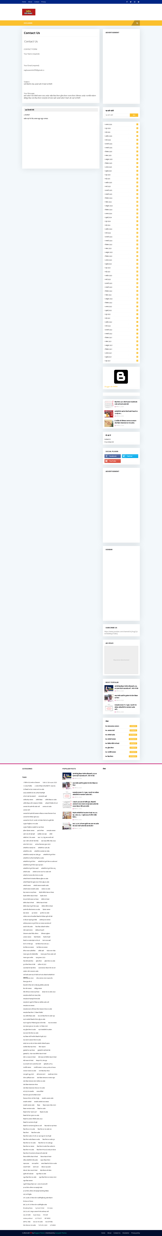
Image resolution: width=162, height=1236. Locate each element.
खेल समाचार (26, 913)
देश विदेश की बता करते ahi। (42, 944)
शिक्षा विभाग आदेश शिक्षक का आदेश (31, 1139)
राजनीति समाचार (119, 752)
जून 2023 (121, 268)
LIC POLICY (38, 1218)
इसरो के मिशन (40, 830)
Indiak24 (107, 439)
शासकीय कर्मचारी (27, 1102)
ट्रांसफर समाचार (27, 937)
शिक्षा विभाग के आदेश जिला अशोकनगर (46, 1146)
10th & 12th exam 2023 (50, 782)
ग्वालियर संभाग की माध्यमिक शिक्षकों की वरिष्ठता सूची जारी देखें (37, 916)
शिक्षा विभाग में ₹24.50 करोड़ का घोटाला (46, 1150)
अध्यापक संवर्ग (119, 730)
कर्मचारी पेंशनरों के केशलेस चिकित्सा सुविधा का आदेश (35, 879)
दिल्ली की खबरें (46, 937)
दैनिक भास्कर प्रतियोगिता (29, 951)
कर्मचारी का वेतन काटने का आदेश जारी (42, 872)
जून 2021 (121, 361)
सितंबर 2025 (121, 163)
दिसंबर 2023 (121, 245)
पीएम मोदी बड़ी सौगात (28, 961)
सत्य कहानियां (35, 1163)
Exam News (36, 1215)
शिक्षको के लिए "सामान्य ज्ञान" (30, 1112)
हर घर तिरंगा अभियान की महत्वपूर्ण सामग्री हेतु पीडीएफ (36, 1191)
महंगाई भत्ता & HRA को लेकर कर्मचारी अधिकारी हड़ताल (36, 1043)
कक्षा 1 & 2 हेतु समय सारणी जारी (45, 837)
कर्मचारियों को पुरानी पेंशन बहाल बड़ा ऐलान (33, 865)
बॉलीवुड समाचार (38, 988)
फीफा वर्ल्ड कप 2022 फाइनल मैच (44, 978)
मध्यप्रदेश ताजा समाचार (28, 1006)
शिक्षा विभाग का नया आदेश (29, 1143)
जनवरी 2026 (121, 148)
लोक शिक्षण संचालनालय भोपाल (30, 1084)
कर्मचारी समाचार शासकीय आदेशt (31, 889)
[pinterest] (138, 1)
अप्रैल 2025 (121, 183)
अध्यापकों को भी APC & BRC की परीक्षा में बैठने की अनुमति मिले (38, 820)
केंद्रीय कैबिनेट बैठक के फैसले (30, 896)
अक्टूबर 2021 (121, 345)
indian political (27, 1218)
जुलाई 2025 (121, 171)
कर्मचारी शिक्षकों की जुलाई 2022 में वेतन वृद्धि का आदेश (36, 882)
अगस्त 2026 (121, 124)
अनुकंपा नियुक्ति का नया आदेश (30, 824)
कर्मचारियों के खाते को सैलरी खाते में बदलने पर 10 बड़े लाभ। (126, 412)
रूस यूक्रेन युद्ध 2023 (28, 1074)
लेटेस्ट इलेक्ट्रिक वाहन (28, 1078)
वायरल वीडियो (40, 1091)
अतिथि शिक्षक (39, 800)
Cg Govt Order (39, 1208)
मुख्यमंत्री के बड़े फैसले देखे (44, 1050)
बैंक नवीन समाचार (27, 988)
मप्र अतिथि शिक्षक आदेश (29, 1016)
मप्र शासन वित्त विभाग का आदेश (30, 1033)
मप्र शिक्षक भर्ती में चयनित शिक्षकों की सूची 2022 (34, 1036)
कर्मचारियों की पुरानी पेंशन (49, 855)
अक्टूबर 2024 (121, 206)
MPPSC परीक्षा (26, 1222)
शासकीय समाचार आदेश (28, 1105)
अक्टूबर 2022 (121, 299)
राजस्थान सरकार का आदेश (29, 1071)
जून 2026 (121, 128)
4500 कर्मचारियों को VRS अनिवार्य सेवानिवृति (34, 793)
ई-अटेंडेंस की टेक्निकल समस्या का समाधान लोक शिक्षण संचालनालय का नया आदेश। (125, 422)
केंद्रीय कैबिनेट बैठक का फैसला (46, 892)
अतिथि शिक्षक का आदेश (51, 800)
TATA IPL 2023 (42, 1225)
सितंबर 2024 (121, 210)
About (30, 2)
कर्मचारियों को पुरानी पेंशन (29, 861)
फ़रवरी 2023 (121, 283)
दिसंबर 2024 (121, 198)
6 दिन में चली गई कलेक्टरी (29, 796)
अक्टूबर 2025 (121, 159)
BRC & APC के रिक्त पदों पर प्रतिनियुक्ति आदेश (35, 1205)
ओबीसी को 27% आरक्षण (29, 837)
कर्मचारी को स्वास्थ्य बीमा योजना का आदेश (33, 875)
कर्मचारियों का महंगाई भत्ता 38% (41, 851)
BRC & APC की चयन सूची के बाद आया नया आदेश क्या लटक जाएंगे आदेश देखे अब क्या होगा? (86, 825)
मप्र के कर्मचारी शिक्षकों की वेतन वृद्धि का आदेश (34, 1019)
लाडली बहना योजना (52, 1074)
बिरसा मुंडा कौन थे (27, 981)
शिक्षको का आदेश (41, 1108)
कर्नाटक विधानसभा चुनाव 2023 (42, 844)
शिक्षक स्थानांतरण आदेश (29, 1108)
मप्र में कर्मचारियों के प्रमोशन (45, 1030)
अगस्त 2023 (121, 260)
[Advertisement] (121, 68)
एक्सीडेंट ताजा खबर (42, 834)
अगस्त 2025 (121, 167)
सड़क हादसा (26, 1163)
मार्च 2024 (121, 233)
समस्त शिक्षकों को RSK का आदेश (49, 1163)
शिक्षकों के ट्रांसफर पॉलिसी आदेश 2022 (33, 1119)
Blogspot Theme (39, 1233)
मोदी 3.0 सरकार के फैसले (29, 1057)
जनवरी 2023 (121, 287)
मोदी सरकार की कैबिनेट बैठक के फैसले (47, 1057)
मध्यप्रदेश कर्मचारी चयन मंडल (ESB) (31, 995)
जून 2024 (121, 221)
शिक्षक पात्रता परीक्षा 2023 (49, 1105)
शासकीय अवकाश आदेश (47, 1098)
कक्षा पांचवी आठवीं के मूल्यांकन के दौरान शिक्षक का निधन (126, 697)
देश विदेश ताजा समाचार (42, 947)
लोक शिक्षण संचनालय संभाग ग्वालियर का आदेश (34, 1081)
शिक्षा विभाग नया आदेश (28, 1150)
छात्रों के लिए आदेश (28, 927)
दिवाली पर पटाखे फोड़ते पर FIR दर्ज (31, 940)
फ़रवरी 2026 (121, 144)
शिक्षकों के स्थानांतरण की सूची (30, 1122)
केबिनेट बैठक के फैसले (28, 903)
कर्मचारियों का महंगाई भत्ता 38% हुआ (32, 855)
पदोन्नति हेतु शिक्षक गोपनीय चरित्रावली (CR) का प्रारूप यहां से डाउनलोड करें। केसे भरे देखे (126, 687)
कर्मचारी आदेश (119, 735)
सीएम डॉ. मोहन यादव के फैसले (30, 1170)
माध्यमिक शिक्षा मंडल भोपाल (29, 1047)
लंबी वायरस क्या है (41, 1074)
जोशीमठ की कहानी (39, 930)
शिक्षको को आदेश (44, 1112)
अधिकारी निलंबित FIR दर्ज (51, 803)
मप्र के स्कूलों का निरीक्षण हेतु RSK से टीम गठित (34, 1023)
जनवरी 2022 (121, 334)
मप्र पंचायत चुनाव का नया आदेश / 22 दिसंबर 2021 (35, 1026)
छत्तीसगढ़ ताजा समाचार (45, 920)
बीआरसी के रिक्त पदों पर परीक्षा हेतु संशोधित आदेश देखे (36, 985)
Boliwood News (28, 1201)
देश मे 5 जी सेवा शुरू (28, 944)
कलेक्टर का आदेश (46, 889)
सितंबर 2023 (121, 256)
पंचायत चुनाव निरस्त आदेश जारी (48, 954)
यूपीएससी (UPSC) (48, 1064)
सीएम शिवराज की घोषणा (45, 1170)
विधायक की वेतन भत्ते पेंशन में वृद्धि (31, 1098)
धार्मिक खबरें (41, 951)
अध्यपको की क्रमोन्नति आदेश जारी (31, 806)
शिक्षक (38, 1105)
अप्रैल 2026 (121, 136)
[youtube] (112, 461)
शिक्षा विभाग (119, 756)
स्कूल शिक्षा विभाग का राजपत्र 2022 (47, 1177)
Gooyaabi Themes (61, 1233)
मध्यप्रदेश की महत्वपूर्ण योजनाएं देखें (31, 999)
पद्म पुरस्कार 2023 (40, 957)
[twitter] (130, 1)
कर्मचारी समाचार (119, 739)
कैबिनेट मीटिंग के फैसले (119, 743)
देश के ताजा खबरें (47, 940)
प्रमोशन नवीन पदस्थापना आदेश (30, 971)
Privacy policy (135, 1233)
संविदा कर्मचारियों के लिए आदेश (30, 1160)
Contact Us (117, 1233)
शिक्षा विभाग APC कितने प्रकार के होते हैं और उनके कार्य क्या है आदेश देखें (126, 403)
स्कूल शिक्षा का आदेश (41, 1174)
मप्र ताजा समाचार (52, 1023)
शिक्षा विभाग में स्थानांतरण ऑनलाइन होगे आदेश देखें (35, 1153)
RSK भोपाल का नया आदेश (29, 1225)
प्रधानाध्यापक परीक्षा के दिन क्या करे (46, 968)
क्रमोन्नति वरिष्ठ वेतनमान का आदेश (31, 909)
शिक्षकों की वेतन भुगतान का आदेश (31, 1115)
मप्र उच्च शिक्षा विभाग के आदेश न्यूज (46, 1016)
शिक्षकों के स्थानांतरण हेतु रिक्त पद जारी (32, 1126)
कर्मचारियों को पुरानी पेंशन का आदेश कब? (47, 861)
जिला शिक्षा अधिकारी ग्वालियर (42, 927)
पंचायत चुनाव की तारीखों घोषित (30, 954)
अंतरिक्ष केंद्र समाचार (28, 800)
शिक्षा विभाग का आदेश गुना (49, 1139)
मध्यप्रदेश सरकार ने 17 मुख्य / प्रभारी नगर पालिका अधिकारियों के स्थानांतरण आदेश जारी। (126, 707)
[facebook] (127, 1)
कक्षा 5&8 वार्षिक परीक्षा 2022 (48, 841)
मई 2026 (121, 132)
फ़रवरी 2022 (121, 330)
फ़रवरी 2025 (121, 190)
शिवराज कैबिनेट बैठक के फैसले (30, 1157)
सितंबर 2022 (121, 303)
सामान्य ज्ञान (36, 1167)
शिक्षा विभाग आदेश (35, 1132)
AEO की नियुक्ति (27, 1194)
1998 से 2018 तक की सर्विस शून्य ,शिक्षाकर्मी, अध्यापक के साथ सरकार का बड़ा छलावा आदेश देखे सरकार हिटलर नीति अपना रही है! (85, 804)
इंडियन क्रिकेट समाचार (28, 830)
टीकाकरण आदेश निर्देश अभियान (30, 933)
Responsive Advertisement (121, 660)
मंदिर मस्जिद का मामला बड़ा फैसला (31, 992)
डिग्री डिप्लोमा (37, 937)
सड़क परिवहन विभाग (45, 1160)
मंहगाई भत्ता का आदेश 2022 (49, 992)
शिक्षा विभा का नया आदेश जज (44, 1129)
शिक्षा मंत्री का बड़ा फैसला (51, 1126)
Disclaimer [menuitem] (28, 23)
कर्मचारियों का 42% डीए (43, 848)
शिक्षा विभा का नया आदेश (29, 1129)
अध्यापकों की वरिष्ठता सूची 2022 (31, 817)
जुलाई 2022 (121, 310)
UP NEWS (53, 1225)
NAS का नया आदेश (38, 1222)
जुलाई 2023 (121, 264)
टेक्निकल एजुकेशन (45, 933)
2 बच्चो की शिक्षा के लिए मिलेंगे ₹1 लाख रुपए (45, 786)
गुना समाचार (34, 913)
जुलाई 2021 (121, 357)
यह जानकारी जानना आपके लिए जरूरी (32, 1064)
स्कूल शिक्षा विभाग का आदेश (29, 1177)
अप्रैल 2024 (121, 229)
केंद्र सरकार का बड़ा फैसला (29, 892)
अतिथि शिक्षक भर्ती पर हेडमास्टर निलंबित (32, 803)
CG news (50, 1208)
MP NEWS (47, 1218)
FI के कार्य (45, 1215)
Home (24, 2)
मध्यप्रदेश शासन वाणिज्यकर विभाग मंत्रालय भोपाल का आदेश (37, 1009)
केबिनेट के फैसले (45, 899)
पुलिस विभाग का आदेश (50, 961)
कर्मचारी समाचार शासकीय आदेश (41, 885)
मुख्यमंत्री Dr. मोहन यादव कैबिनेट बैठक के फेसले (34, 1054)
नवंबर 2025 (121, 155)
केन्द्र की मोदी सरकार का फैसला (31, 899)
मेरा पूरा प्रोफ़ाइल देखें (109, 442)
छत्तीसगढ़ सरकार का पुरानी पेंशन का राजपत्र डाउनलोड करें (37, 923)
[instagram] (134, 1)
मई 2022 (121, 318)
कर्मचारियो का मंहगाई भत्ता (29, 848)
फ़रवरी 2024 (121, 237)
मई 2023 (121, 272)
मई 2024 (121, 225)
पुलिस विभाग (119, 748)
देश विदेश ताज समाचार (28, 947)
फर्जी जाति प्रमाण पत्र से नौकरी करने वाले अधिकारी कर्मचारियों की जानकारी (38, 975)
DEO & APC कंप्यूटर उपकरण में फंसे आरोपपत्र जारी (36, 1211)
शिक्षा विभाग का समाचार (28, 1146)
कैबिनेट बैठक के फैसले (42, 903)
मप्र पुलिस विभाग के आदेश (29, 1030)
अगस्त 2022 (121, 307)
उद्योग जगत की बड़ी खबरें (29, 834)
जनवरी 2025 (121, 194)
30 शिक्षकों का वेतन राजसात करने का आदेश (33, 789)
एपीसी (50, 834)
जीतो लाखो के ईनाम (28, 930)
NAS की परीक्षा (49, 1222)
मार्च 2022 (121, 326)
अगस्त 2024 (121, 214)
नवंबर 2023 (121, 248)
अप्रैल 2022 (121, 322)
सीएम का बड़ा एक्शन (46, 1167)
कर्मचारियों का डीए (27, 851)
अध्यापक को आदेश (47, 806)
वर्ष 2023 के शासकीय (28, 1091)
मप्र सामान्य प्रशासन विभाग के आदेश (32, 1040)
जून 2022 (121, 314)
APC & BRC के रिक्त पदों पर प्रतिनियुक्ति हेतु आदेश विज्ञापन (38, 1198)
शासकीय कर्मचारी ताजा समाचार (41, 1102)
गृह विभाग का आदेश (44, 913)
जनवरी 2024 (121, 241)
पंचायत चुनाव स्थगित (28, 957)
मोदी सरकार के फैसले (28, 1060)
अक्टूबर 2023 (121, 252)
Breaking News (119, 726)
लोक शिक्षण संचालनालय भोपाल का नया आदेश (34, 1088)
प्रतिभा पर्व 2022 (42, 964)
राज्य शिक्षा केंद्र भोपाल (44, 1071)
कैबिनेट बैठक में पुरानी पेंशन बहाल (31, 906)
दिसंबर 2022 (121, 291)
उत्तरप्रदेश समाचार (51, 830)
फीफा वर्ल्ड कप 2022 (28, 978)
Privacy (43, 2)
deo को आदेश (27, 1215)
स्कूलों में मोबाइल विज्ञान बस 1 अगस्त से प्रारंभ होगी (35, 1184)
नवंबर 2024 (121, 202)
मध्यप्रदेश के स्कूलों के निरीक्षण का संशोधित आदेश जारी (36, 1002)
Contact (36, 2)
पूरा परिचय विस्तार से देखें (29, 964)
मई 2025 (121, 179)
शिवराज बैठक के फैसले (46, 1157)
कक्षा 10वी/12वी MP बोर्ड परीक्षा (30, 841)
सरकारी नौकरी (26, 1167)
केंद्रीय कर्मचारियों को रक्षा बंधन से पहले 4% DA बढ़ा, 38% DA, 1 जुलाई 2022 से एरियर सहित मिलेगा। (85, 815)
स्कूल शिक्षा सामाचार (28, 1181)
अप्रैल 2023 (121, 276)
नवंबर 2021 (121, 341)
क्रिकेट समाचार (46, 909)
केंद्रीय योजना (43, 896)
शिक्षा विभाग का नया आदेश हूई (45, 1143)
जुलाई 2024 (121, 217)
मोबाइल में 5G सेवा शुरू (41, 1060)
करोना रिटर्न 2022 (27, 844)
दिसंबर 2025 (121, 152)
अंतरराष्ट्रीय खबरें (42, 796)
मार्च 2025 (121, 186)
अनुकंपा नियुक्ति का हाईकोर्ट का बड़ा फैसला (33, 827)
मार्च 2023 (121, 279)
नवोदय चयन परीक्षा (51, 951)
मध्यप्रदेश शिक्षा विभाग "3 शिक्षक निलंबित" (33, 1012)
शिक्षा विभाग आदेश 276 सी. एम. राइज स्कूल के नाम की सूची (37, 1136)
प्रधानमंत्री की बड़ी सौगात (29, 968)
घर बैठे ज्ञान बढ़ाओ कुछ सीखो (30, 920)
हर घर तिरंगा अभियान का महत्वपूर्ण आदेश (32, 1187)
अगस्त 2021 (121, 353)
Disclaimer (126, 1233)
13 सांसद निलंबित (27, 786)
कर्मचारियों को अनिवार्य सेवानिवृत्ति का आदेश (33, 858)
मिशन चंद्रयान (42, 1047)
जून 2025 (121, 175)
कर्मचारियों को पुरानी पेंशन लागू (48, 868)
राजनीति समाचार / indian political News (45, 1067)
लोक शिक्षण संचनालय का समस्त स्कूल (46, 1078)
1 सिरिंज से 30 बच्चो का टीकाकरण (31, 782)
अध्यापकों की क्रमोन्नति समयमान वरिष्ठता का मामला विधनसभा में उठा (39, 813)
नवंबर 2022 (121, 295)
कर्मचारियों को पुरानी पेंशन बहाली (30, 868)
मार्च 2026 (121, 140)
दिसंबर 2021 (121, 338)
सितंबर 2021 (121, 349)
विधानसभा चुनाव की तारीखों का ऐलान (32, 1095)
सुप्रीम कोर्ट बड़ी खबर (28, 1174)
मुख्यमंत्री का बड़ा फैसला (29, 1050)
